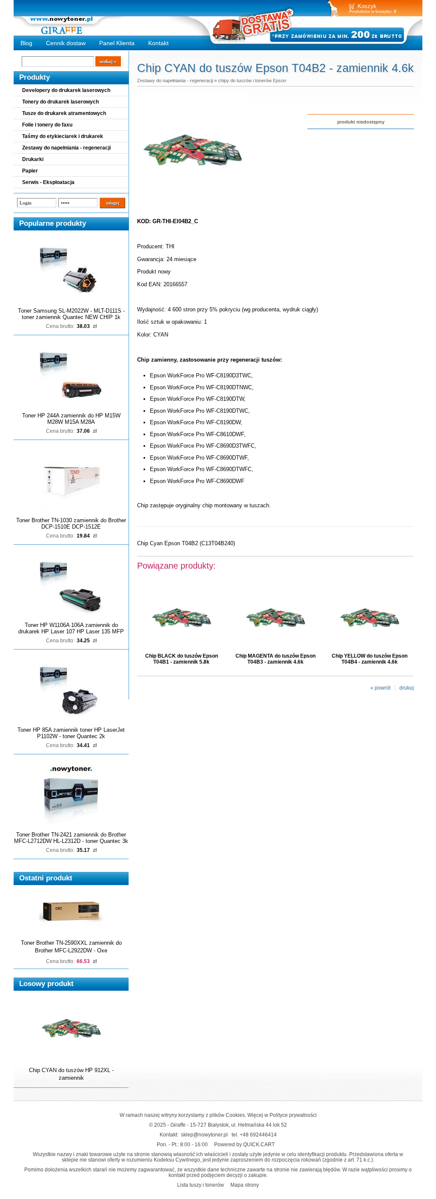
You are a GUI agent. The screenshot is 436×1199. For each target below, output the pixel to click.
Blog (26, 43)
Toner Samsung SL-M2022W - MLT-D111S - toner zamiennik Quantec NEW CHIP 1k (71, 314)
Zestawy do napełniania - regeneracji (66, 148)
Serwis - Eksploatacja (48, 182)
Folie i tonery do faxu (47, 125)
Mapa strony (244, 1184)
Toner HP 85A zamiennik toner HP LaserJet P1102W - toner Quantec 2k (71, 733)
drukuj (406, 688)
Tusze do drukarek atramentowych (64, 113)
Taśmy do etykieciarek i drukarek (62, 136)
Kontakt (158, 43)
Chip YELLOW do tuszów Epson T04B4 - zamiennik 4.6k (369, 659)
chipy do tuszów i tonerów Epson (252, 80)
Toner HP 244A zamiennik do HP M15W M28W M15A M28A (71, 418)
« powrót (380, 688)
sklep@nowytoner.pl (204, 1134)
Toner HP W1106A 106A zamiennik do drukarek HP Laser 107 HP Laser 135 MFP (71, 628)
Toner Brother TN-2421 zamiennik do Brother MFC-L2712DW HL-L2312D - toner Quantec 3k (71, 837)
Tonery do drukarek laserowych (60, 102)
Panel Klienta (117, 43)
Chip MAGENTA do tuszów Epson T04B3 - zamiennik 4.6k (275, 659)
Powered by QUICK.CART (244, 1144)
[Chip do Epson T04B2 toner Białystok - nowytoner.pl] (192, 204)
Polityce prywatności (293, 1115)
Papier (30, 171)
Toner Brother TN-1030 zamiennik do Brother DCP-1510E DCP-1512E (71, 523)
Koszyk (367, 6)
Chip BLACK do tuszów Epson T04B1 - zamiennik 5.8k (181, 659)
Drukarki (32, 159)
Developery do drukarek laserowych (66, 90)
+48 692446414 (258, 1134)
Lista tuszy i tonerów (200, 1184)
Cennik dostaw (66, 43)
